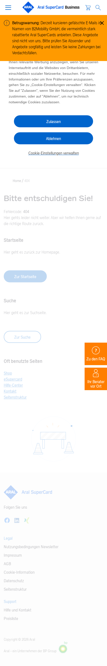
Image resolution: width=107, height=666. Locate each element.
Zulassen (53, 122)
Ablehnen (53, 139)
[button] (10, 7)
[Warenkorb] (88, 7)
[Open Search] (98, 7)
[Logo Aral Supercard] (51, 8)
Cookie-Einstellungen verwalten (53, 153)
